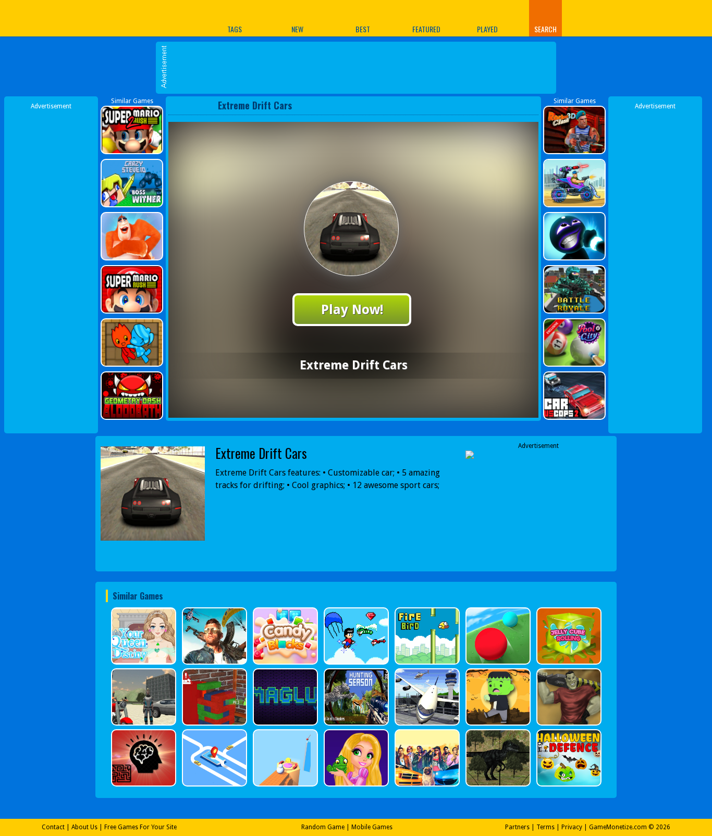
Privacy (571, 827)
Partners (517, 827)
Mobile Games (371, 827)
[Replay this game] (527, 105)
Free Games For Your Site (140, 827)
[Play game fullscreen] (509, 105)
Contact (53, 827)
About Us (84, 827)
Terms (545, 827)
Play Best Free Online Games (136, 18)
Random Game (323, 827)
